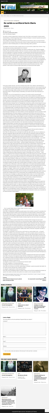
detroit (21, 274)
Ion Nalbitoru (44, 310)
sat (3, 275)
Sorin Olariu (12, 275)
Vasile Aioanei (28, 308)
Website (5, 346)
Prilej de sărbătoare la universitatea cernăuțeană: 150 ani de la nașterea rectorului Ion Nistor (40, 378)
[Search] (47, 12)
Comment (5, 321)
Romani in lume (10, 20)
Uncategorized (16, 20)
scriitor (6, 275)
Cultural (5, 20)
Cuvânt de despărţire (7, 305)
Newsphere (28, 411)
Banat (15, 274)
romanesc (43, 274)
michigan (39, 274)
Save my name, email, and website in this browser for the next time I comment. (20, 351)
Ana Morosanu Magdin (9, 274)
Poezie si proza (5, 303)
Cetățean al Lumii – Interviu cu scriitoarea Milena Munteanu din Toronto (39, 306)
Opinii (19, 373)
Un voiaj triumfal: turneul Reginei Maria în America (37, 279)
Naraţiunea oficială (22, 375)
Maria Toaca (44, 382)
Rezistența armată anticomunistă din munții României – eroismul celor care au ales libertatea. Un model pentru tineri (8, 402)
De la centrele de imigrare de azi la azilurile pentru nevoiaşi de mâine (12, 279)
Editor (13, 28)
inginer (35, 274)
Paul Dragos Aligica (22, 378)
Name (4, 336)
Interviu (35, 303)
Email (4, 341)
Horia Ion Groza (12, 307)
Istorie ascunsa (37, 373)
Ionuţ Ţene (11, 406)
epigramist (25, 274)
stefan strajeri (17, 275)
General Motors (30, 274)
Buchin (18, 274)
